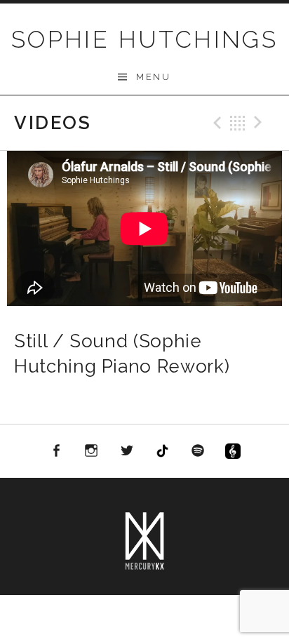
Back (238, 123)
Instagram (91, 451)
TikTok (162, 451)
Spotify (197, 451)
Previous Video (215, 123)
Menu (153, 77)
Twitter (127, 451)
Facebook (56, 451)
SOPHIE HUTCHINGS (144, 39)
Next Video (260, 123)
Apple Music (233, 453)
